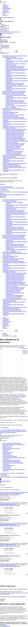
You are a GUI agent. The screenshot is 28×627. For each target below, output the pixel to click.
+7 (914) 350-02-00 (4, 28)
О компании (6, 5)
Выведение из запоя (8, 445)
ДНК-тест (5, 451)
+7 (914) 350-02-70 (4, 30)
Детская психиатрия (8, 452)
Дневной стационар (8, 455)
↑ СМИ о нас (13, 431)
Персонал (5, 11)
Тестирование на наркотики (10, 456)
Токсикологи (6, 9)
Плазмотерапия (6, 466)
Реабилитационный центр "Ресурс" (11, 448)
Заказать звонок (8, 194)
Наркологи (5, 7)
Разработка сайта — (5, 438)
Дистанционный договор (17, 493)
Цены (4, 13)
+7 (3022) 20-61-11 (4, 25)
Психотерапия (6, 449)
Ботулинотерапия (7, 468)
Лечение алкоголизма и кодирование (12, 443)
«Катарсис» (17, 410)
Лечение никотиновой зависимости (11, 461)
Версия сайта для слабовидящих (9, 174)
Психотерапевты (7, 8)
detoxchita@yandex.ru (5, 37)
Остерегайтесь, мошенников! (7, 17)
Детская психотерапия (8, 465)
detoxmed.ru (6, 427)
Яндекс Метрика (21, 596)
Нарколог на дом (7, 447)
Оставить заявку (5, 499)
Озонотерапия (6, 453)
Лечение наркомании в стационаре (11, 460)
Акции (4, 4)
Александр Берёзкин (22, 347)
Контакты (5, 15)
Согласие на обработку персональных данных (11, 492)
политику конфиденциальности (8, 504)
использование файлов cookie (7, 592)
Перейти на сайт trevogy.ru (6, 33)
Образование (6, 12)
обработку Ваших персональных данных (10, 505)
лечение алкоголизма (14, 395)
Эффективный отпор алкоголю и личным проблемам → (13, 432)
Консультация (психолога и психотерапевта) (14, 444)
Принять (3, 599)
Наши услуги (3, 197)
